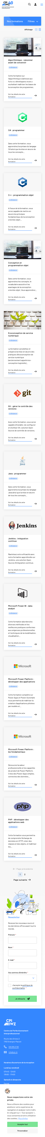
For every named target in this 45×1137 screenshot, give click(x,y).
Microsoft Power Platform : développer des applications (21, 680)
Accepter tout (22, 1124)
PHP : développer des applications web (18, 820)
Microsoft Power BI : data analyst (20, 607)
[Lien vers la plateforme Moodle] (35, 4)
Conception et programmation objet (18, 264)
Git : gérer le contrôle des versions (20, 407)
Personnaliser (22, 1131)
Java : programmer (17, 473)
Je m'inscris (20, 999)
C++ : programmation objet (21, 195)
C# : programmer (16, 130)
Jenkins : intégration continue (18, 539)
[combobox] (23, 978)
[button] (42, 5)
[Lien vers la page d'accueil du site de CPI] (8, 5)
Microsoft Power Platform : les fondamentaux (21, 750)
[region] (22, 1110)
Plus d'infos (23, 1118)
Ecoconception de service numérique (20, 334)
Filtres (31, 21)
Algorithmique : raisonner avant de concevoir (20, 61)
